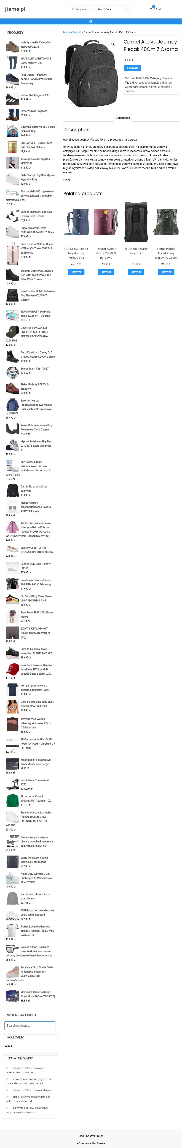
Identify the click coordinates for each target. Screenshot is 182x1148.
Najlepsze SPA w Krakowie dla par (31, 1090)
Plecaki (77, 32)
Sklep (100, 1136)
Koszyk (90, 1136)
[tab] (123, 118)
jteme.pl (15, 9)
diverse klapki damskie (146, 82)
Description (123, 118)
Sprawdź (132, 67)
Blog (81, 1136)
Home (66, 32)
